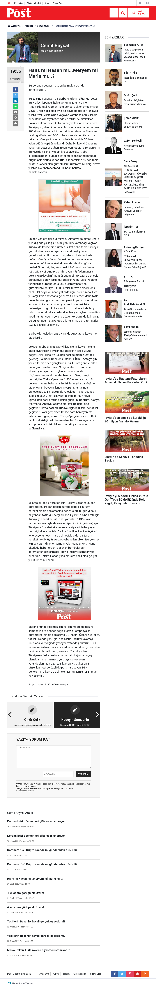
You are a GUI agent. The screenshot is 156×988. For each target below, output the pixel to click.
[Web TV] (140, 3)
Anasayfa (44, 974)
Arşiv (47, 3)
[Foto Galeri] (147, 3)
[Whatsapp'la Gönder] (15, 106)
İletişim (66, 974)
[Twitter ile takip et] (122, 974)
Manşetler (18, 3)
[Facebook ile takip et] (114, 974)
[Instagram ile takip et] (130, 974)
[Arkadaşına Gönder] (15, 112)
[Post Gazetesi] (19, 12)
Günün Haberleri (34, 3)
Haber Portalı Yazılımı (22, 983)
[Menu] (114, 13)
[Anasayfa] (9, 3)
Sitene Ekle (57, 3)
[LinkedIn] (15, 100)
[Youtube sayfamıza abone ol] (137, 974)
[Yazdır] (15, 117)
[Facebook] (15, 89)
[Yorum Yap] (15, 123)
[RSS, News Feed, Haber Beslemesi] (145, 974)
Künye (56, 974)
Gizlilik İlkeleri (79, 974)
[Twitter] (15, 95)
